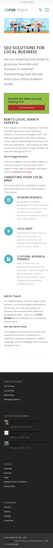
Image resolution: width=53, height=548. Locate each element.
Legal (6, 477)
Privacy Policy (9, 486)
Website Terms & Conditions (15, 481)
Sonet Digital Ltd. (12, 537)
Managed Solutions (12, 399)
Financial (7, 473)
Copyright (8, 468)
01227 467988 (13, 544)
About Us (7, 507)
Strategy (7, 516)
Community (8, 520)
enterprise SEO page (22, 171)
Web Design (9, 395)
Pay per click (9, 390)
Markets (7, 511)
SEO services (9, 386)
